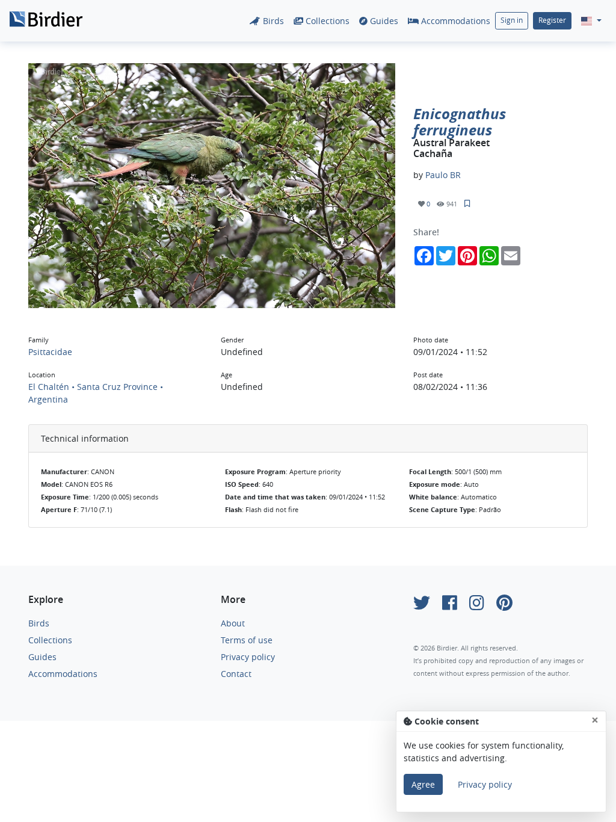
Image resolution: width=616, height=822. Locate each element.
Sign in (511, 20)
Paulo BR (443, 175)
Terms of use (247, 640)
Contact (236, 673)
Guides (383, 20)
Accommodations (454, 20)
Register (552, 20)
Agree (423, 784)
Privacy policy (248, 657)
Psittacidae (50, 351)
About (233, 623)
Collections (326, 20)
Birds (272, 20)
